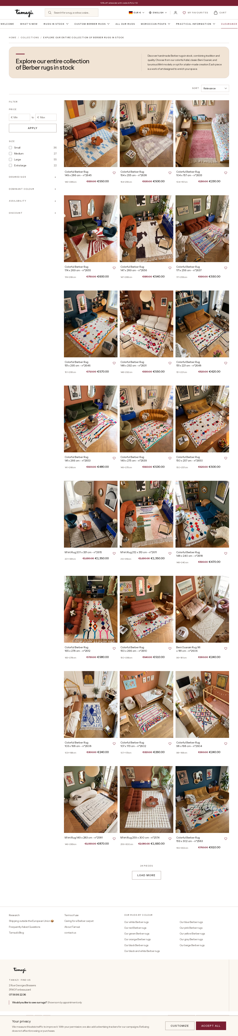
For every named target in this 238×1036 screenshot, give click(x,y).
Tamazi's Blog (16, 932)
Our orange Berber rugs (137, 939)
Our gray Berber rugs (191, 939)
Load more (146, 875)
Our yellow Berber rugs (192, 933)
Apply (33, 128)
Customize (180, 1025)
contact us (70, 932)
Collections (30, 37)
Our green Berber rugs (136, 933)
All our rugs (125, 24)
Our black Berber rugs (136, 945)
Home (12, 37)
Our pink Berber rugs (191, 927)
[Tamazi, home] (24, 12)
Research (14, 915)
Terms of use (71, 915)
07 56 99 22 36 (17, 994)
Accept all (211, 1025)
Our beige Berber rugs (192, 945)
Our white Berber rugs (136, 922)
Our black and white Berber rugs (142, 951)
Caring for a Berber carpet (78, 921)
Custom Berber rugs (90, 24)
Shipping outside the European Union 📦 (31, 921)
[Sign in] (175, 12)
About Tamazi (72, 927)
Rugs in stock (54, 24)
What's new (29, 24)
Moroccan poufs (153, 24)
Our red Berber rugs (135, 927)
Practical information (194, 24)
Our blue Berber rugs (191, 922)
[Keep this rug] (114, 173)
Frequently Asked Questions (24, 927)
